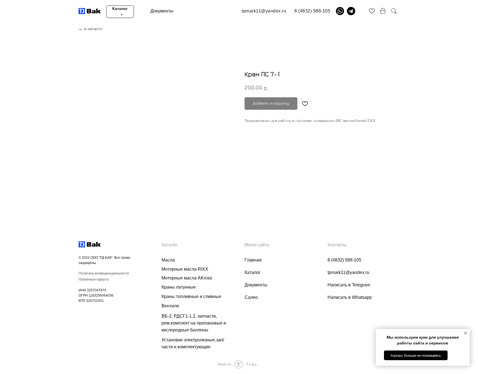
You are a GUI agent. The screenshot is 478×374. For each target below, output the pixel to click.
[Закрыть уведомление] (465, 333)
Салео (251, 297)
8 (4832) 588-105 (344, 260)
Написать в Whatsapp (350, 297)
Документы (161, 11)
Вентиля (170, 306)
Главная (253, 260)
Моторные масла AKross (187, 278)
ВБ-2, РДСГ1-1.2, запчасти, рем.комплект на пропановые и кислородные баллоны (194, 323)
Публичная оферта (94, 279)
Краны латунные (179, 287)
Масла (168, 260)
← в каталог (91, 29)
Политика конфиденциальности (104, 273)
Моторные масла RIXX (185, 269)
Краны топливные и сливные (191, 296)
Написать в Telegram (349, 285)
